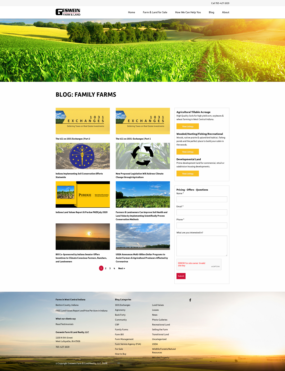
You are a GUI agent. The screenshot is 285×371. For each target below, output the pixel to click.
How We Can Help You (188, 12)
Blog (211, 12)
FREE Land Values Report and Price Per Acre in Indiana (81, 310)
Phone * (180, 219)
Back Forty (120, 314)
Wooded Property (160, 357)
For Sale (119, 348)
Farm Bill (119, 334)
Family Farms (121, 329)
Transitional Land (160, 334)
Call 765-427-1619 (220, 3)
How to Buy (120, 353)
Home (131, 12)
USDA (155, 343)
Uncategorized (159, 339)
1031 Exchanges (122, 304)
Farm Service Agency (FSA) (128, 343)
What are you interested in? (189, 232)
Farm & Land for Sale (155, 12)
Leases (155, 309)
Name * (180, 193)
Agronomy (120, 309)
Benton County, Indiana (67, 304)
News (154, 314)
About (225, 12)
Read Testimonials (64, 324)
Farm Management (124, 339)
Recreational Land (161, 324)
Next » (121, 268)
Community (121, 319)
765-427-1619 (62, 346)
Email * (179, 206)
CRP (117, 324)
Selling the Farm (160, 329)
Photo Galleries (159, 319)
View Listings (187, 126)
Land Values (158, 304)
